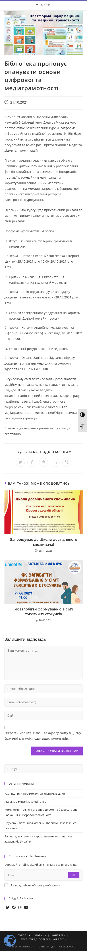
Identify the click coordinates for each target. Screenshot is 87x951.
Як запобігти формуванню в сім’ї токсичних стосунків (43, 611)
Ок (74, 875)
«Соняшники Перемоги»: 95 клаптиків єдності (35, 794)
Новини (41, 935)
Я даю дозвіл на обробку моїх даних (35, 885)
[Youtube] (26, 907)
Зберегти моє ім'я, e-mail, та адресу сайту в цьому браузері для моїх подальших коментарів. (42, 736)
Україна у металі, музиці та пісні (26, 802)
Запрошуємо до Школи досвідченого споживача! (43, 542)
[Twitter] (7, 907)
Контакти (59, 935)
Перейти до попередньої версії (43, 939)
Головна (24, 935)
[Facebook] (14, 907)
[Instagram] (19, 907)
